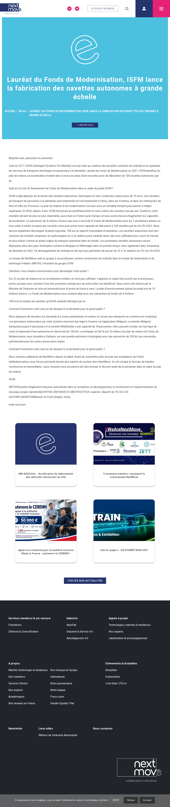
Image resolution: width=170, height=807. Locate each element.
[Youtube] (77, 8)
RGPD (116, 800)
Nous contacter (103, 728)
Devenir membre (103, 8)
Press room (57, 696)
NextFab (71, 625)
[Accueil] (10, 8)
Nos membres (16, 676)
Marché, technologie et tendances (28, 670)
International (57, 676)
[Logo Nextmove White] (139, 770)
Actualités (111, 670)
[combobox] (126, 8)
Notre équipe (57, 690)
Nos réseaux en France (21, 703)
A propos (14, 663)
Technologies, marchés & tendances (130, 625)
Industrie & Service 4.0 (80, 631)
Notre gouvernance (61, 683)
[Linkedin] (69, 8)
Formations (15, 625)
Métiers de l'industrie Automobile (58, 735)
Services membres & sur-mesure (29, 618)
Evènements (112, 676)
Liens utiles (46, 728)
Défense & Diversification (23, 631)
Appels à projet (118, 618)
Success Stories (18, 683)
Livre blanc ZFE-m (116, 683)
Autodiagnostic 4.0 (77, 638)
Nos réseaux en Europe (63, 670)
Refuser (131, 800)
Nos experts (116, 631)
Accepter (147, 800)
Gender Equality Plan (62, 703)
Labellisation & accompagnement (128, 638)
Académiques (16, 696)
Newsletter (15, 728)
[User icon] (144, 8)
